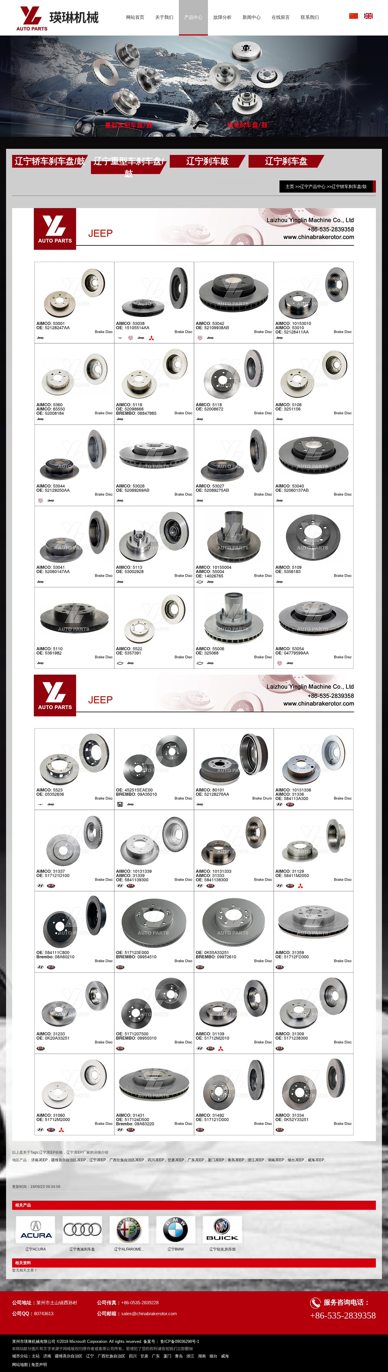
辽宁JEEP (97, 1160)
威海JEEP (316, 1160)
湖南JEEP (276, 1160)
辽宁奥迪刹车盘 (82, 1249)
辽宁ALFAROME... (129, 1249)
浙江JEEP (256, 1160)
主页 (290, 186)
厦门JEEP (216, 1160)
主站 (36, 1356)
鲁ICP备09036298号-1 (179, 1341)
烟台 (213, 1356)
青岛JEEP (236, 1160)
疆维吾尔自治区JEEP (68, 1160)
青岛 (179, 1356)
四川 (133, 1356)
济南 (47, 1356)
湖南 (202, 1356)
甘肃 (144, 1356)
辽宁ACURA (35, 1249)
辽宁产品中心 (313, 186)
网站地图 (20, 1364)
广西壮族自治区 (111, 1356)
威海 (225, 1356)
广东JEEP (196, 1160)
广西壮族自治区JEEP (126, 1160)
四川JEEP (156, 1160)
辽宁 (90, 1356)
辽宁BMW (176, 1249)
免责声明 (39, 1364)
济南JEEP (39, 1160)
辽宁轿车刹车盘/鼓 (349, 186)
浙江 (190, 1356)
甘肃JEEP (176, 1160)
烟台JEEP (296, 1160)
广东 (156, 1356)
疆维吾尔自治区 (68, 1356)
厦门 (167, 1356)
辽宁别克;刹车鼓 (222, 1249)
